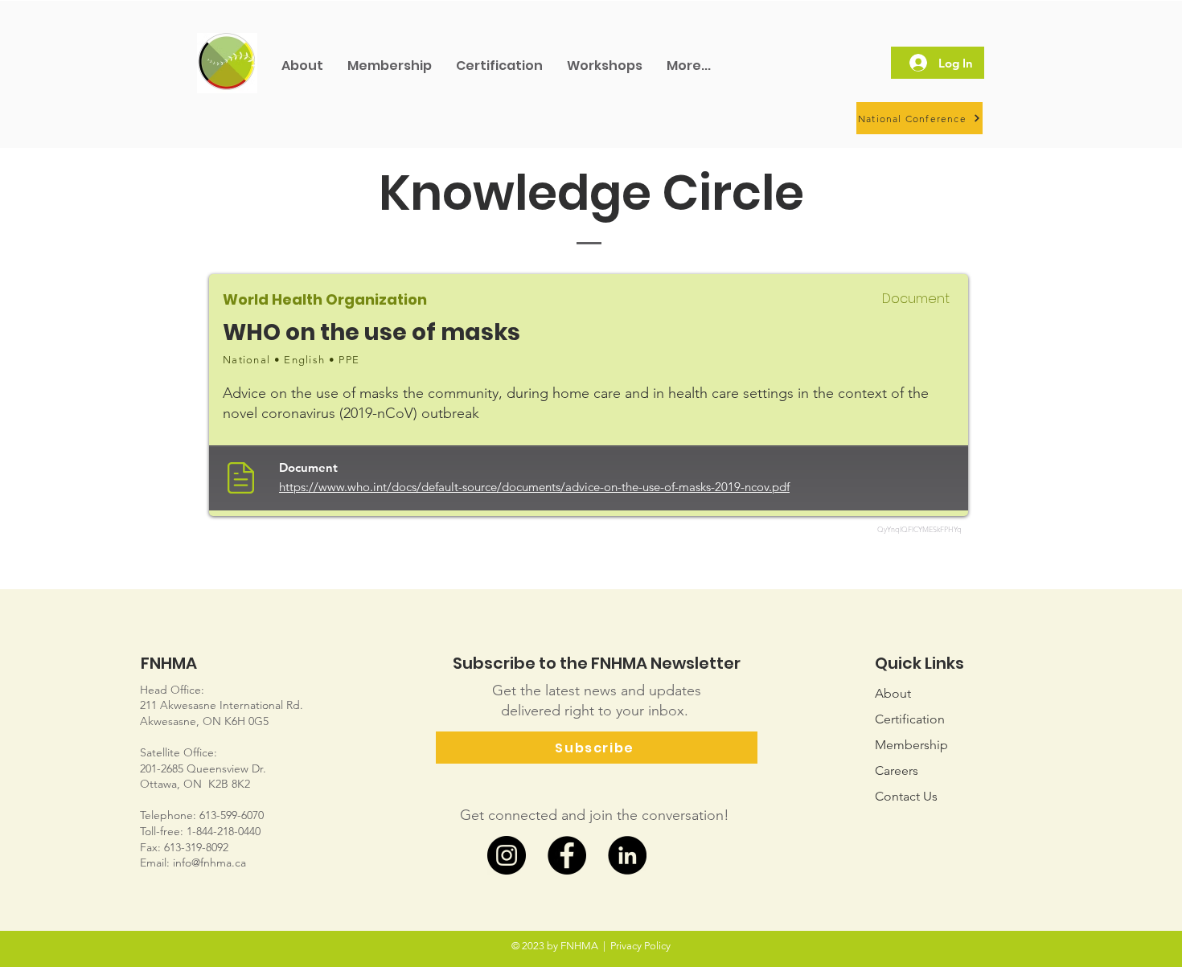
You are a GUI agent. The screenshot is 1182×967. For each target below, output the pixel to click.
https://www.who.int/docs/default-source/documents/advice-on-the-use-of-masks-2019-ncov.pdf (534, 486)
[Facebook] (567, 855)
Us (906, 796)
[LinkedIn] (627, 855)
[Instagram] (506, 855)
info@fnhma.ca (209, 862)
